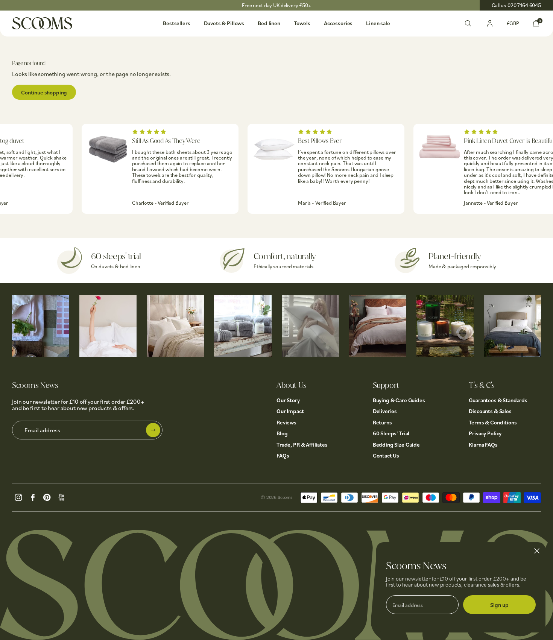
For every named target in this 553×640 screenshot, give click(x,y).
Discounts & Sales (490, 411)
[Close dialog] (536, 550)
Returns (382, 422)
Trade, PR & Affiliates (302, 444)
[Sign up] (153, 430)
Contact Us (386, 455)
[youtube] (61, 496)
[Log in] (490, 22)
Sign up (499, 604)
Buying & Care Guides (399, 400)
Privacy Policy (485, 433)
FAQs (282, 455)
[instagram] (18, 496)
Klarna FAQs (483, 444)
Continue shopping (44, 92)
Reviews (286, 422)
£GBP (513, 23)
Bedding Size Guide (396, 444)
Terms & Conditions (493, 422)
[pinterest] (47, 496)
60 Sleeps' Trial (391, 433)
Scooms (285, 497)
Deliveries (385, 411)
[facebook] (32, 496)
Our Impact (290, 411)
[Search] (468, 22)
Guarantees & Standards (498, 400)
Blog (281, 433)
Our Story (288, 400)
